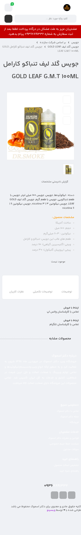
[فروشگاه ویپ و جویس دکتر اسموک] (66, 7)
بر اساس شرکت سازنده (53, 42)
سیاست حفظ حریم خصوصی (64, 444)
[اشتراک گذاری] (67, 120)
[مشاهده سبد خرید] (8, 7)
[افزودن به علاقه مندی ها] (67, 100)
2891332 (56, 486)
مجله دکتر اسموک (69, 417)
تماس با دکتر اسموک (68, 411)
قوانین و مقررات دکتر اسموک (63, 438)
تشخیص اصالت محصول (66, 465)
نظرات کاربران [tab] (16, 292)
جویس (75, 42)
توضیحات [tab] (66, 292)
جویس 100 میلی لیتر (32, 195)
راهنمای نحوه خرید (69, 471)
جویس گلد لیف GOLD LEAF (63, 47)
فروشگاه (74, 422)
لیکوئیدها (60, 195)
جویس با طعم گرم (46, 199)
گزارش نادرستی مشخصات (54, 182)
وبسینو (51, 510)
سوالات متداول (71, 449)
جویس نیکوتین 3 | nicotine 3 (49, 204)
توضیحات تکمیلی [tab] (42, 292)
